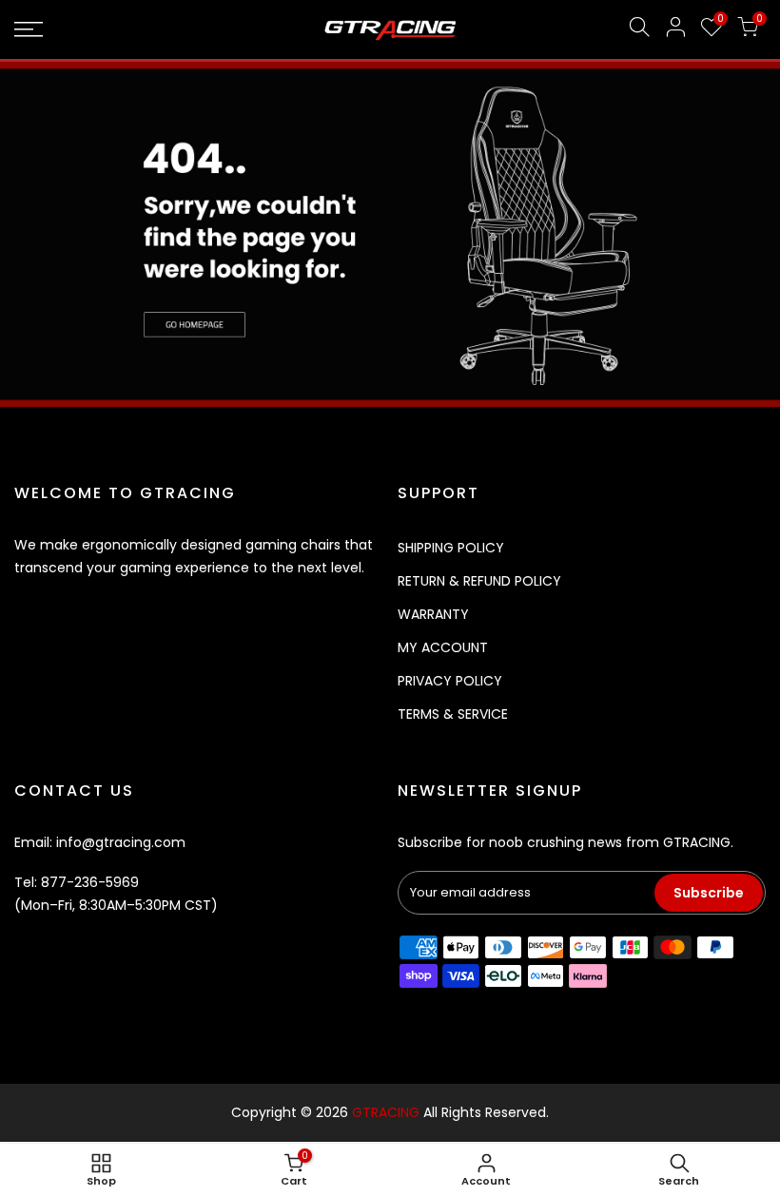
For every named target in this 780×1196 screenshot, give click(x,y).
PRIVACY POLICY (450, 680)
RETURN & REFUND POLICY (479, 580)
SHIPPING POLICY (451, 547)
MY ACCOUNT (443, 647)
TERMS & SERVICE (453, 713)
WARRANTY (433, 614)
